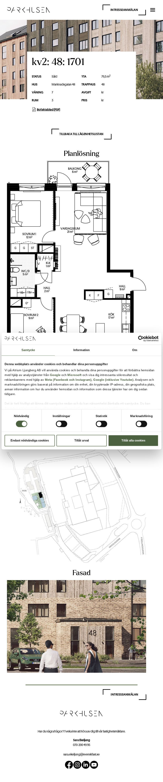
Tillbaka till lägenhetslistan (81, 134)
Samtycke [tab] (28, 350)
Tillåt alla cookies (133, 440)
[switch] (61, 424)
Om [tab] (134, 350)
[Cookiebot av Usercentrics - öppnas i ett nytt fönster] (141, 339)
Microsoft (74, 375)
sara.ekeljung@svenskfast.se (81, 754)
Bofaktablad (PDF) (48, 109)
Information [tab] (81, 350)
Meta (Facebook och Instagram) (68, 379)
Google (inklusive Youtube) (113, 379)
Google (55, 375)
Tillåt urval (81, 440)
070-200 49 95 (81, 745)
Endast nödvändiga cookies (30, 440)
